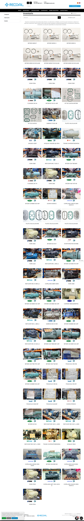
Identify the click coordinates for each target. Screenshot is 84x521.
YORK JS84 (52, 83)
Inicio (19, 10)
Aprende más (14, 518)
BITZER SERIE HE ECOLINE (71, 63)
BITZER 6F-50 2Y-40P (52, 103)
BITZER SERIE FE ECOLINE (51, 63)
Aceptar (4, 518)
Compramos (44, 10)
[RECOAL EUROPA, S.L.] (42, 515)
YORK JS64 (32, 243)
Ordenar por (71, 17)
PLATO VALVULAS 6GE (71, 223)
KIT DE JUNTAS (32, 123)
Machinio (79, 513)
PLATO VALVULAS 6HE (32, 223)
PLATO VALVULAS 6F (71, 123)
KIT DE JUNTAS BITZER (71, 103)
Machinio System (68, 513)
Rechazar (9, 518)
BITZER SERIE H (51, 43)
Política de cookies (31, 515)
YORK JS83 (32, 163)
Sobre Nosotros (53, 10)
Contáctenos (64, 10)
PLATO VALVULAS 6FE (51, 223)
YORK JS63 (52, 183)
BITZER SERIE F (32, 43)
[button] (26, 10)
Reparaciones (35, 10)
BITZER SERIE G (71, 43)
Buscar (75, 6)
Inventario (26, 10)
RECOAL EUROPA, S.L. (74, 515)
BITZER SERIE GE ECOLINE (32, 63)
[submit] (59, 17)
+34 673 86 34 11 (38, 3)
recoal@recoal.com (49, 3)
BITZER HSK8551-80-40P (71, 324)
